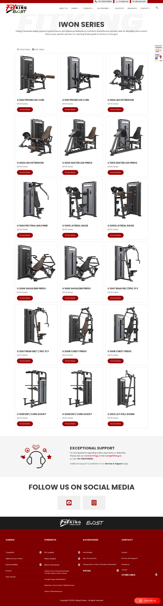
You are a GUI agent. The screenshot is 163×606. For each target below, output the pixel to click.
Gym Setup (119, 8)
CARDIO (10, 539)
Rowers (9, 571)
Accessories (102, 8)
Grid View (25, 49)
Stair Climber (11, 577)
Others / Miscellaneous (53, 591)
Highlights (132, 8)
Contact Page (91, 455)
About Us (64, 8)
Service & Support (114, 463)
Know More (25, 109)
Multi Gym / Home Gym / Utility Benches (59, 585)
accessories (90, 539)
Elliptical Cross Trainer (14, 558)
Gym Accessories (90, 558)
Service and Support (129, 558)
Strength (87, 8)
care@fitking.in (113, 455)
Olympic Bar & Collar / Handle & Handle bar (99, 564)
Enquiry (124, 552)
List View (39, 49)
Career (124, 570)
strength (50, 539)
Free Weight (87, 552)
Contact (144, 8)
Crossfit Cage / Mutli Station (55, 579)
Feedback (125, 564)
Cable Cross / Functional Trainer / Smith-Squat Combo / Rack (56, 572)
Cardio (74, 8)
